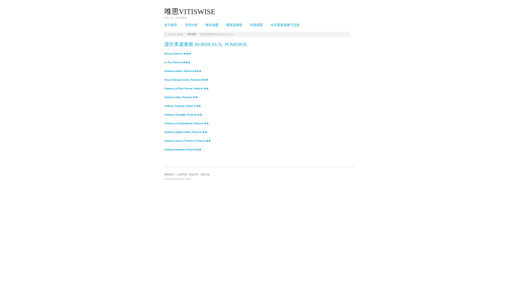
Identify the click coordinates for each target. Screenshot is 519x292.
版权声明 (193, 174)
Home (180, 34)
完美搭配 (256, 25)
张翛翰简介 (169, 174)
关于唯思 (170, 25)
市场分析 (191, 25)
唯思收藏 (211, 25)
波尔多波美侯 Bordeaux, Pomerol (206, 44)
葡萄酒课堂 (234, 25)
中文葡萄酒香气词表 (285, 25)
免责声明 (182, 174)
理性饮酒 (205, 174)
